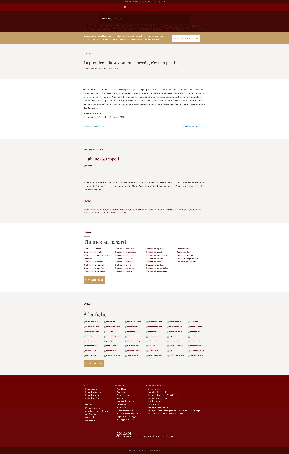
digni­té (87, 108)
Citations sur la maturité (94, 265)
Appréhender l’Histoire (158, 392)
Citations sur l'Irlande (92, 249)
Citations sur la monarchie (106, 29)
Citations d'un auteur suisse (118, 210)
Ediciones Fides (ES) (125, 410)
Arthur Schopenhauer (159, 29)
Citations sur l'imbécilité (124, 249)
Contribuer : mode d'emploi (97, 411)
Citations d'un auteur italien (95, 210)
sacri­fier (147, 100)
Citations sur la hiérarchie (94, 271)
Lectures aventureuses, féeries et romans (166, 413)
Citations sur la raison (154, 258)
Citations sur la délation (178, 29)
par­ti (127, 89)
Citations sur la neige (174, 26)
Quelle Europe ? (155, 401)
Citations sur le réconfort (94, 268)
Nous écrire (90, 420)
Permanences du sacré (158, 407)
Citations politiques (92, 68)
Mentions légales (92, 408)
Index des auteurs (93, 392)
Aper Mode (121, 389)
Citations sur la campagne (156, 271)
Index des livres (94, 363)
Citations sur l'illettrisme (186, 261)
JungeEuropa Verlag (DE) (127, 413)
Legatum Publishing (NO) (127, 416)
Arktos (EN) (121, 407)
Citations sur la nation (99, 213)
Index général (91, 389)
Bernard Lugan (89, 29)
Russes (191, 93)
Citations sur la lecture (124, 255)
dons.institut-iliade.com (187, 38)
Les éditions (90, 414)
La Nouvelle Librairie (125, 401)
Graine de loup (123, 395)
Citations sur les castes (124, 261)
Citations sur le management (153, 26)
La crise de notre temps (158, 398)
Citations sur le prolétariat (187, 258)
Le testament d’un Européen (131, 26)
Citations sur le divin (123, 265)
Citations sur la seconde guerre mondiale (96, 257)
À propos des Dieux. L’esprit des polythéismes (103, 26)
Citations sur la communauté (177, 210)
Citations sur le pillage (155, 265)
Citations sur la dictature (192, 26)
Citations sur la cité (153, 261)
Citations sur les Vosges (124, 268)
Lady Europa (122, 404)
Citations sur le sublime (93, 261)
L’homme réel (154, 389)
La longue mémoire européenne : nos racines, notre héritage (174, 410)
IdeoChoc (121, 398)
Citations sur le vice (184, 249)
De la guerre (153, 404)
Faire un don (90, 417)
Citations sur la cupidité (127, 29)
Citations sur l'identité (110, 68)
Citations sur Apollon (185, 255)
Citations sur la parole (93, 252)
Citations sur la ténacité (124, 258)
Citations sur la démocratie (157, 255)
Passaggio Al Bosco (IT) (126, 419)
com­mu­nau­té (124, 93)
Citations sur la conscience (125, 252)
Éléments (121, 392)
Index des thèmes (95, 280)
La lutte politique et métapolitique (162, 395)
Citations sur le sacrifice (119, 213)
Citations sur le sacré (197, 29)
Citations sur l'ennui (154, 252)
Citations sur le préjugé (155, 249)
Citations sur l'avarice (123, 271)
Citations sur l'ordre (138, 210)
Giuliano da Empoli (101, 158)
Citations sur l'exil (184, 252)
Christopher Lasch (143, 29)
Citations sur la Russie (156, 210)
